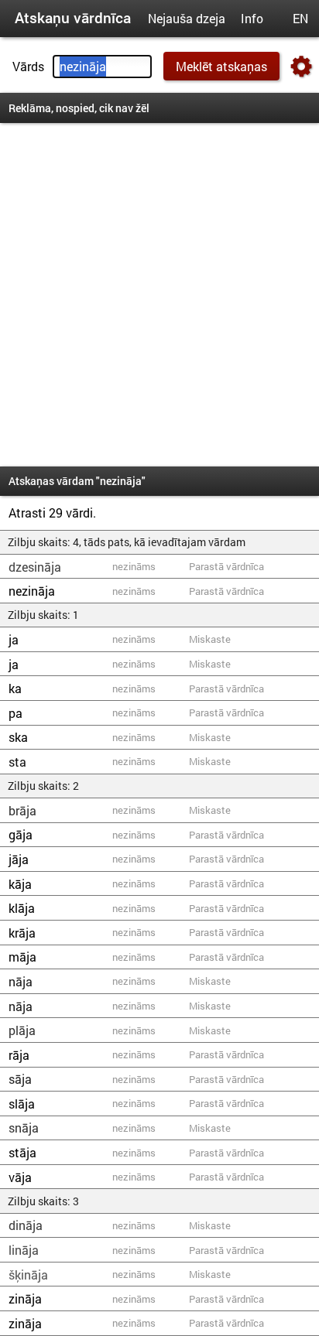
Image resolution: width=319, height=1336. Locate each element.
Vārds (28, 66)
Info (252, 18)
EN (300, 18)
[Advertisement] (159, 294)
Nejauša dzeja (186, 18)
